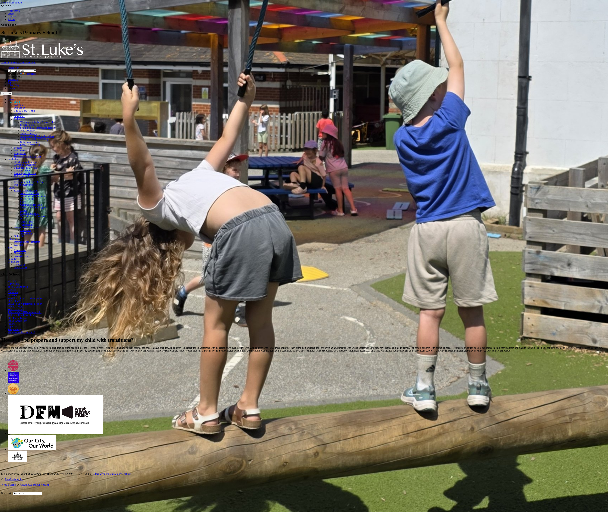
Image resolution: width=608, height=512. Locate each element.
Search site (6, 493)
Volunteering (26, 224)
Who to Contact (28, 130)
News (10, 247)
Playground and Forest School (29, 182)
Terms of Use (20, 267)
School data (13, 239)
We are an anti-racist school (27, 156)
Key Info (18, 244)
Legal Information (14, 479)
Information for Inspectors (27, 241)
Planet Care (19, 179)
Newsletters (20, 253)
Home (11, 99)
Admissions (26, 233)
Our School (14, 102)
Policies (11, 19)
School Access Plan (30, 145)
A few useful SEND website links (37, 136)
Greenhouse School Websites (34, 484)
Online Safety (21, 236)
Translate (31, 73)
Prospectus (25, 230)
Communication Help (31, 204)
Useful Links (26, 222)
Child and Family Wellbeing (34, 139)
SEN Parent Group (29, 142)
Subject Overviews (23, 184)
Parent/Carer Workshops (32, 216)
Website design (8, 484)
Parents (11, 187)
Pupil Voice (19, 150)
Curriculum (13, 159)
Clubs (23, 202)
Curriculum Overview (25, 164)
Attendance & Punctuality (33, 196)
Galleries (12, 16)
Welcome (18, 105)
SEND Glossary (28, 133)
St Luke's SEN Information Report (37, 127)
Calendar (12, 259)
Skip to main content (11, 2)
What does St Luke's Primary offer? (38, 122)
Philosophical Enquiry (25, 176)
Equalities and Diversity (26, 167)
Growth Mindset (22, 170)
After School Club (29, 193)
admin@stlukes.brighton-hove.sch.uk (112, 474)
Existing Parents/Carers (25, 190)
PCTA (23, 219)
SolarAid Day (21, 256)
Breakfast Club (27, 199)
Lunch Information (29, 213)
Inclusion (18, 119)
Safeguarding (20, 153)
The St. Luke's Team (24, 110)
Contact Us (13, 261)
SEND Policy (27, 125)
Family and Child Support (33, 207)
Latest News (20, 250)
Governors (19, 116)
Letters (11, 13)
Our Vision (19, 107)
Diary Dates (14, 11)
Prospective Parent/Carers (27, 227)
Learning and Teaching (25, 173)
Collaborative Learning (25, 162)
